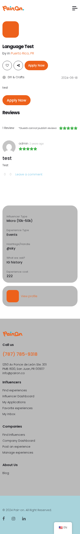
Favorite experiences (17, 408)
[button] (75, 8)
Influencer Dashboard (18, 396)
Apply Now (36, 65)
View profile (29, 296)
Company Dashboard (18, 441)
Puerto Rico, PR (22, 53)
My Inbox (8, 414)
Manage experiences (17, 452)
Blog (5, 473)
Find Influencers (13, 435)
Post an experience (16, 447)
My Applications (14, 402)
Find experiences (14, 390)
